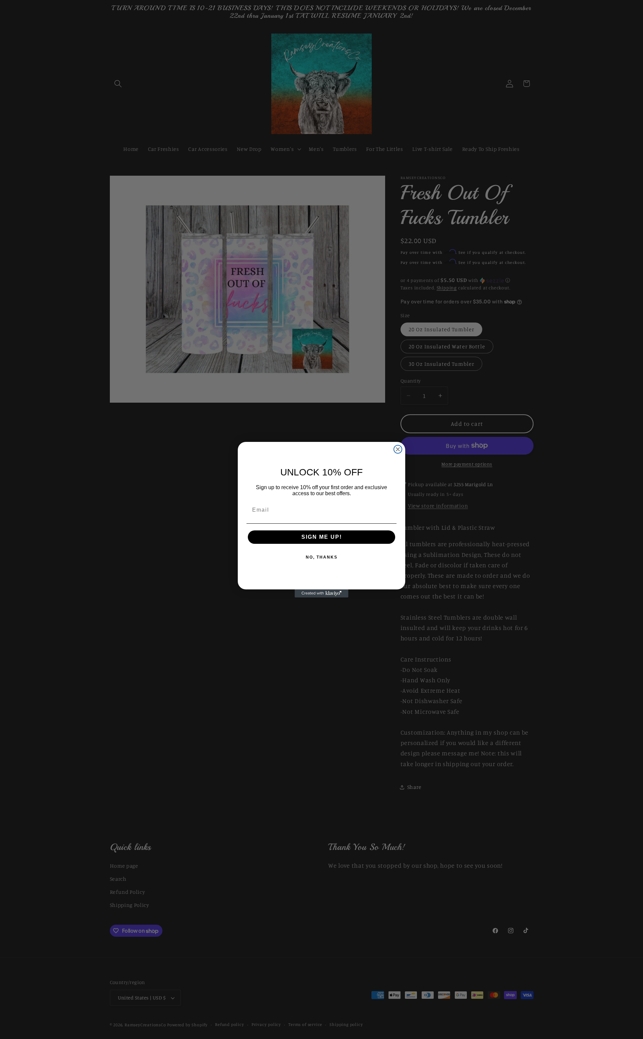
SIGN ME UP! (321, 537)
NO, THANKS (322, 557)
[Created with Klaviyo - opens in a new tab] (321, 593)
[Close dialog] (398, 449)
